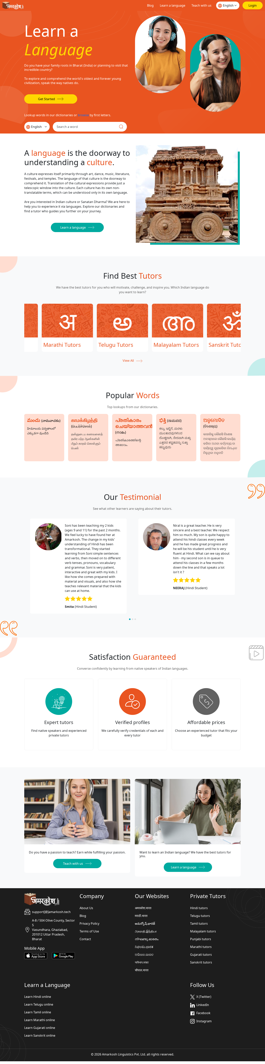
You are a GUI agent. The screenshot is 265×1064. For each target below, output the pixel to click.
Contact (85, 939)
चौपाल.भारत (141, 970)
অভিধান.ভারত (142, 962)
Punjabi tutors (200, 939)
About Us (86, 908)
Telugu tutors (200, 916)
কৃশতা (207, 420)
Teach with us (201, 5)
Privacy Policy (89, 923)
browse (83, 115)
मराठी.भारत (141, 916)
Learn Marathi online (39, 1020)
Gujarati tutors (201, 954)
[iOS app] (35, 955)
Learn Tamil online (37, 1012)
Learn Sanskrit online (39, 1035)
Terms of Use (89, 931)
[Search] (121, 126)
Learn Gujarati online (39, 1028)
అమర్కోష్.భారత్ (145, 923)
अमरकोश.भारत (143, 908)
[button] (130, 619)
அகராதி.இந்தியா (146, 931)
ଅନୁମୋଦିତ (170, 420)
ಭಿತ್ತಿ (118, 420)
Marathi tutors (201, 947)
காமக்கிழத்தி (40, 420)
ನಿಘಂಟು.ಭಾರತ (144, 947)
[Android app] (63, 955)
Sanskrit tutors (201, 962)
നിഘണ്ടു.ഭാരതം (146, 939)
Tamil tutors (199, 923)
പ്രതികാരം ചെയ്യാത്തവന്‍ (89, 423)
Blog (150, 5)
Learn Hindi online (37, 997)
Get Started (46, 99)
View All (128, 361)
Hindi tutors (199, 908)
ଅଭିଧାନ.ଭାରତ (144, 954)
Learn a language (172, 5)
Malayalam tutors (203, 931)
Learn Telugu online (38, 1004)
